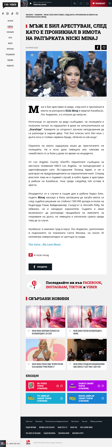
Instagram (56, 287)
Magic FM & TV (62, 427)
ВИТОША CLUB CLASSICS (47, 427)
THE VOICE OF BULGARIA (33, 433)
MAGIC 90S (73, 427)
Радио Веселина (49, 433)
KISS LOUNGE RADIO (86, 427)
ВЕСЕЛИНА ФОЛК (63, 433)
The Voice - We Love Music (45, 244)
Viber (91, 287)
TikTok (75, 287)
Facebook (92, 282)
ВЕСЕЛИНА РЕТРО (77, 433)
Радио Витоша (31, 427)
